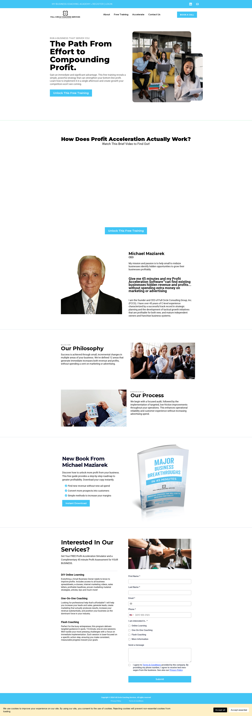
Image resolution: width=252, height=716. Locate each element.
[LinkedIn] (190, 4)
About (106, 14)
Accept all (220, 710)
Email (131, 598)
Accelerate (138, 14)
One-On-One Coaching (142, 630)
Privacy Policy (176, 670)
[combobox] (131, 615)
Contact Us (154, 14)
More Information (140, 639)
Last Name (134, 587)
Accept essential (239, 710)
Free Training (121, 14)
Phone (132, 609)
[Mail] (197, 4)
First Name (134, 576)
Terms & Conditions (152, 665)
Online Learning (139, 625)
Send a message (136, 645)
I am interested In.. (138, 621)
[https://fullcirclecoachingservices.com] (75, 15)
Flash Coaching (139, 634)
